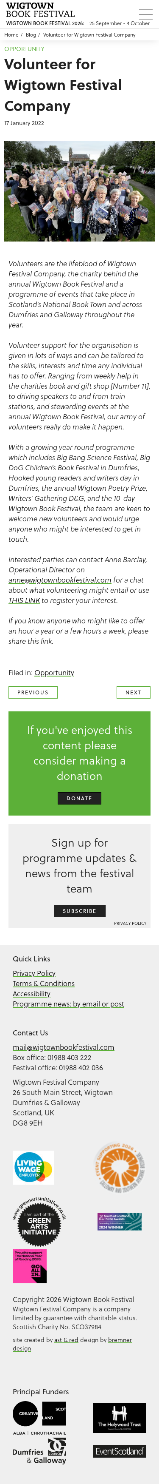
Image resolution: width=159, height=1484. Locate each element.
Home (11, 34)
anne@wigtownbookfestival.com (60, 580)
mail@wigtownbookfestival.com (63, 1047)
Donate (79, 798)
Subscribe (80, 911)
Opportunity (24, 49)
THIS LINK (24, 600)
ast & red (66, 1340)
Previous (33, 692)
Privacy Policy (130, 923)
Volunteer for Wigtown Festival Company (89, 34)
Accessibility (31, 994)
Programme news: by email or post (68, 1004)
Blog (31, 34)
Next (134, 692)
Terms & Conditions (44, 983)
